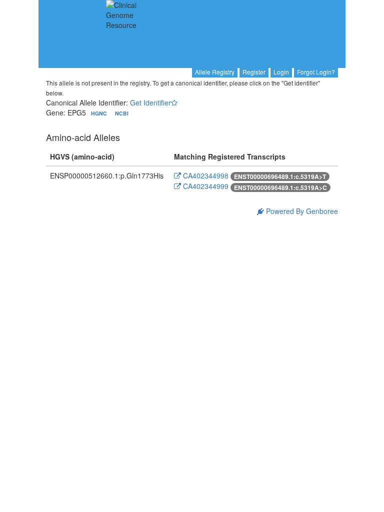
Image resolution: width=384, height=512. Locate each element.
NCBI (121, 113)
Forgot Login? (316, 72)
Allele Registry (214, 72)
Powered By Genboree (301, 211)
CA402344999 (204, 186)
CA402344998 (204, 175)
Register (254, 72)
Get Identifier (150, 103)
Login (281, 72)
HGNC (99, 113)
